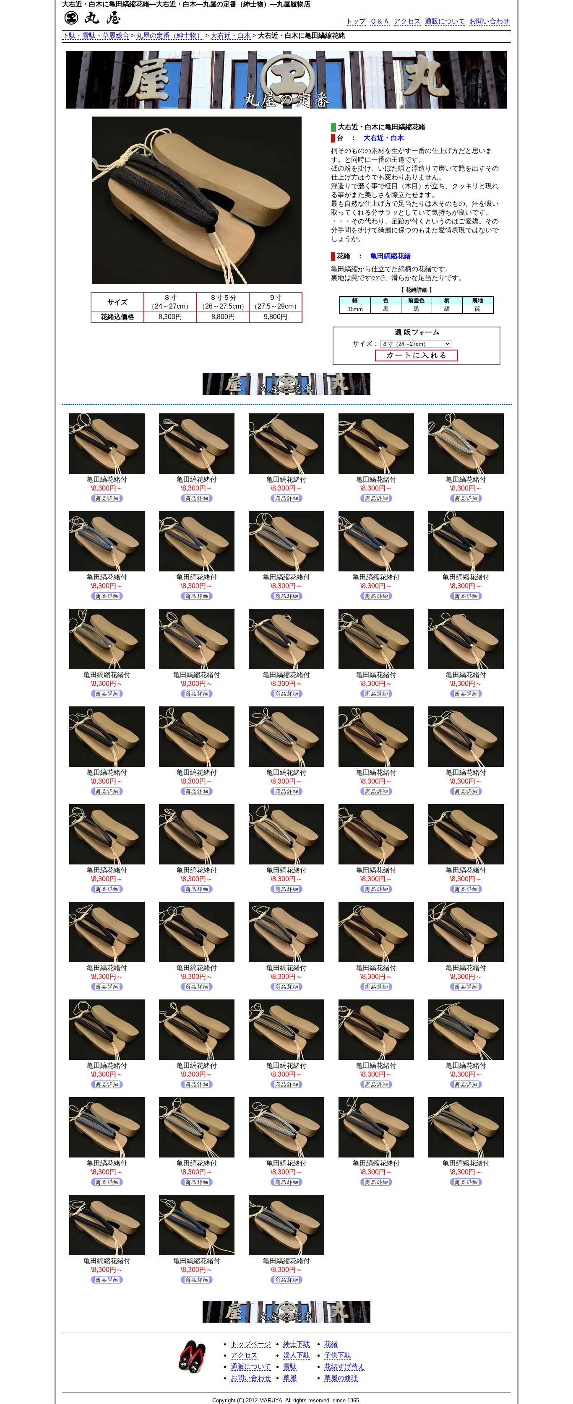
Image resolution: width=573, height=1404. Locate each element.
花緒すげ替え (344, 1366)
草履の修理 (341, 1377)
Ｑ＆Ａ (380, 21)
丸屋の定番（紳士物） (169, 35)
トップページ (251, 1343)
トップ (356, 21)
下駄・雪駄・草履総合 (95, 35)
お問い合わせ (489, 21)
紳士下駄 (296, 1343)
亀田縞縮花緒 (390, 256)
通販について (445, 21)
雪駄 (290, 1366)
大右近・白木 (231, 35)
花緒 (331, 1343)
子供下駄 (337, 1355)
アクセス (407, 21)
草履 (290, 1377)
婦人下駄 (296, 1355)
